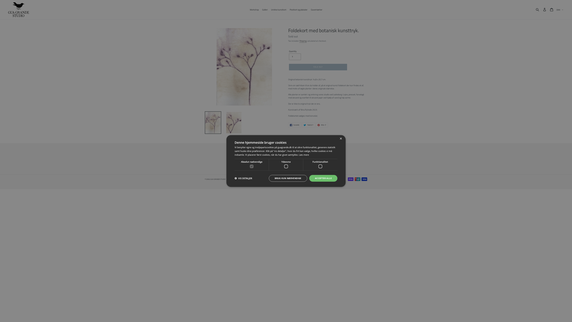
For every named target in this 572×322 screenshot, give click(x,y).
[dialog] (286, 161)
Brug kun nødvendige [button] (288, 178)
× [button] (341, 139)
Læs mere (304, 154)
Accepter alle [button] (323, 178)
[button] (243, 178)
